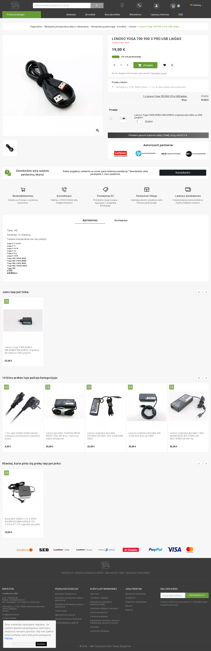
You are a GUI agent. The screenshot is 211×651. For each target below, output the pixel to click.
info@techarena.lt (10, 615)
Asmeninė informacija (135, 594)
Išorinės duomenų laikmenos (68, 619)
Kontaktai (94, 627)
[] (156, 6)
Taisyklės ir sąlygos (99, 598)
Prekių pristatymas (99, 612)
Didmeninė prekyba (99, 616)
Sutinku (41, 644)
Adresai (129, 606)
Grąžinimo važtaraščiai (135, 602)
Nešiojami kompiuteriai (65, 594)
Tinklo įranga (61, 611)
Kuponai (129, 610)
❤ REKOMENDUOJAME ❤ (66, 623)
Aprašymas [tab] (90, 220)
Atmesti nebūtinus (24, 644)
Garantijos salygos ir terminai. (104, 608)
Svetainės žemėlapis (99, 631)
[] (138, 5)
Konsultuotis (182, 172)
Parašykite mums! (158, 73)
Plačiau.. (9, 638)
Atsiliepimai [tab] (121, 220)
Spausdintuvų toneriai (65, 615)
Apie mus (94, 594)
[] (97, 5)
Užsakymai (130, 598)
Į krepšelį (145, 65)
